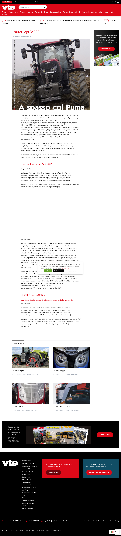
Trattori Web (26, 482)
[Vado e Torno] (8, 7)
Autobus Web (26, 469)
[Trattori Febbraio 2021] (71, 393)
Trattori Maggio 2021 (61, 371)
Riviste (4, 12)
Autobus (30, 12)
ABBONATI (7, 1)
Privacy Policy (87, 521)
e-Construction (104, 12)
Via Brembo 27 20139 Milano (14, 521)
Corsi (22, 2)
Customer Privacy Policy (111, 521)
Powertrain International (71, 12)
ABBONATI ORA (104, 435)
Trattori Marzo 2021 (19, 406)
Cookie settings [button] (58, 271)
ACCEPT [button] (48, 271)
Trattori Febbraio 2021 (61, 406)
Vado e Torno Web (28, 463)
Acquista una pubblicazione (99, 472)
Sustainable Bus (55, 12)
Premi (32, 2)
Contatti (37, 2)
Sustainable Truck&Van (30, 466)
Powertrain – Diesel (41, 12)
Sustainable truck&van (89, 12)
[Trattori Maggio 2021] (71, 357)
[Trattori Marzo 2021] (30, 393)
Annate (4, 14)
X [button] (79, 264)
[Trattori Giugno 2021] (30, 357)
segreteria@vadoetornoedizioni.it (55, 521)
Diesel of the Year (28, 498)
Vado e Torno (13, 12)
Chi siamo (17, 2)
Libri (112, 12)
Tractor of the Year (28, 501)
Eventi (27, 2)
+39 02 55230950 (33, 521)
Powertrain (26, 474)
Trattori (22, 12)
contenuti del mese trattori (31, 374)
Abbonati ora (53, 472)
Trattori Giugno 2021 (20, 371)
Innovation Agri (27, 509)
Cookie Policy (97, 521)
